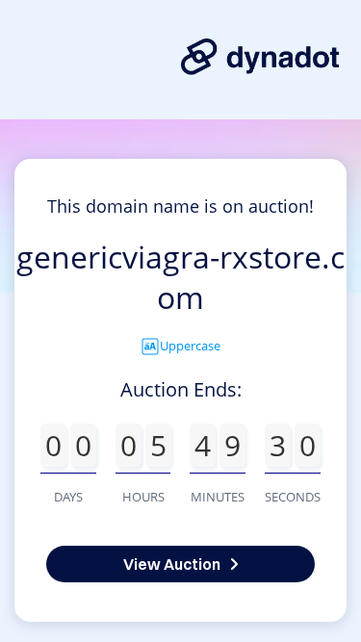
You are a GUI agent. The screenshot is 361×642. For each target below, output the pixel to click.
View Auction (171, 564)
